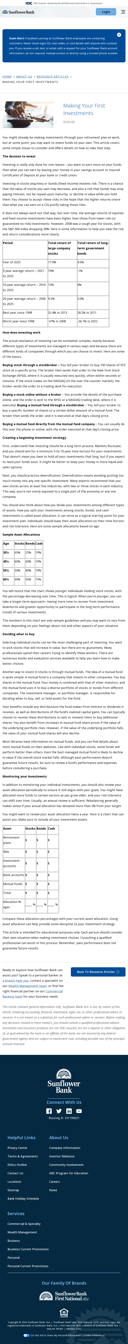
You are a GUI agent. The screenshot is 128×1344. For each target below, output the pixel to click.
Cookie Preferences (94, 1335)
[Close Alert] (119, 35)
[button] (106, 11)
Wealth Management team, (28, 986)
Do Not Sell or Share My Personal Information (56, 1335)
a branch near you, (15, 981)
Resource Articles (53, 76)
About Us (24, 76)
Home (7, 76)
